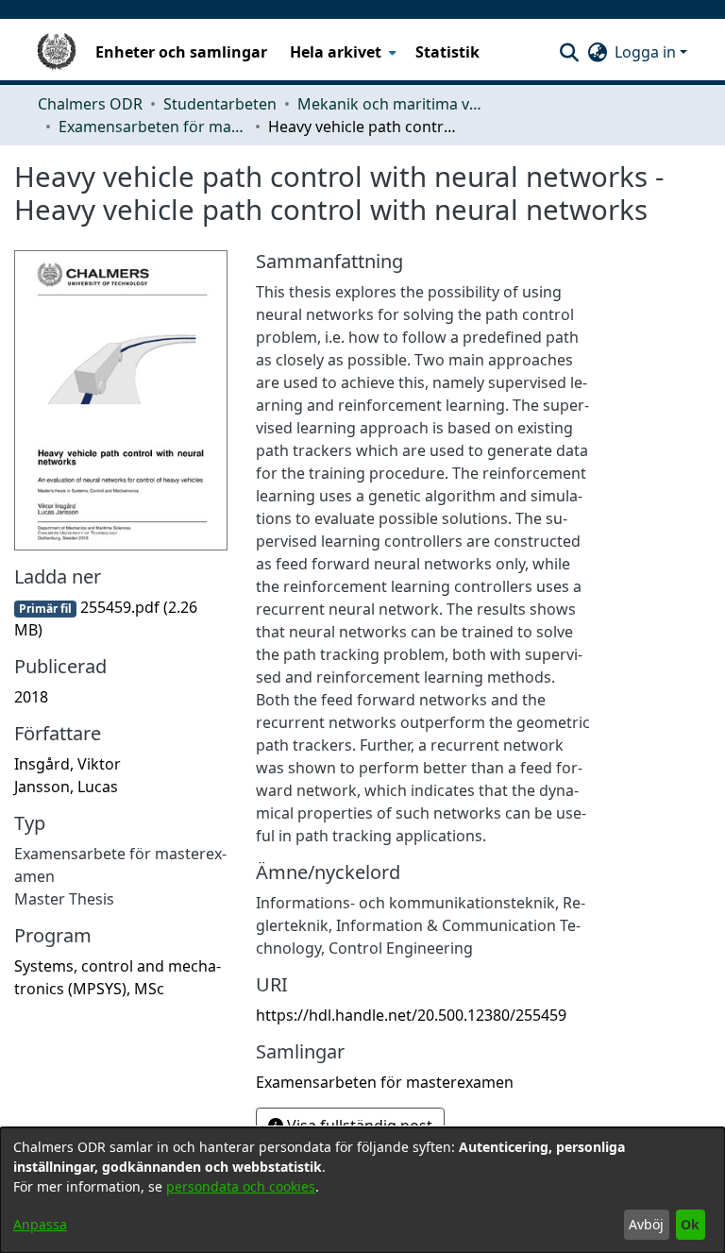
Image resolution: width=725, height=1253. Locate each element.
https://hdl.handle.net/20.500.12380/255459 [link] (411, 1015)
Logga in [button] (647, 52)
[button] (569, 52)
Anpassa (40, 1224)
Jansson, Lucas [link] (66, 786)
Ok (690, 1224)
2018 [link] (31, 696)
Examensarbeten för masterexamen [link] (153, 126)
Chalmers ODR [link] (90, 103)
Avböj (646, 1224)
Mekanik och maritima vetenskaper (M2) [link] (391, 103)
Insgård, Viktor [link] (67, 763)
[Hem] (56, 52)
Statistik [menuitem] (447, 52)
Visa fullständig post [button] (357, 1125)
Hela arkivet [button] (335, 52)
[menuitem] (341, 52)
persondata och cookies (240, 1186)
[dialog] (362, 1190)
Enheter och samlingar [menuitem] (181, 52)
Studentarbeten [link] (220, 103)
